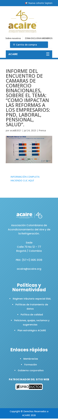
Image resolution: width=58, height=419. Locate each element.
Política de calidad (32, 314)
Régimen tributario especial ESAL (32, 298)
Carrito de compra (26, 44)
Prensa (42, 130)
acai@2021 (15, 130)
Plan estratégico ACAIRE (32, 330)
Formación (30, 364)
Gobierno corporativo (31, 370)
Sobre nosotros (13, 38)
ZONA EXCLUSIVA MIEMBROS (39, 38)
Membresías (30, 358)
